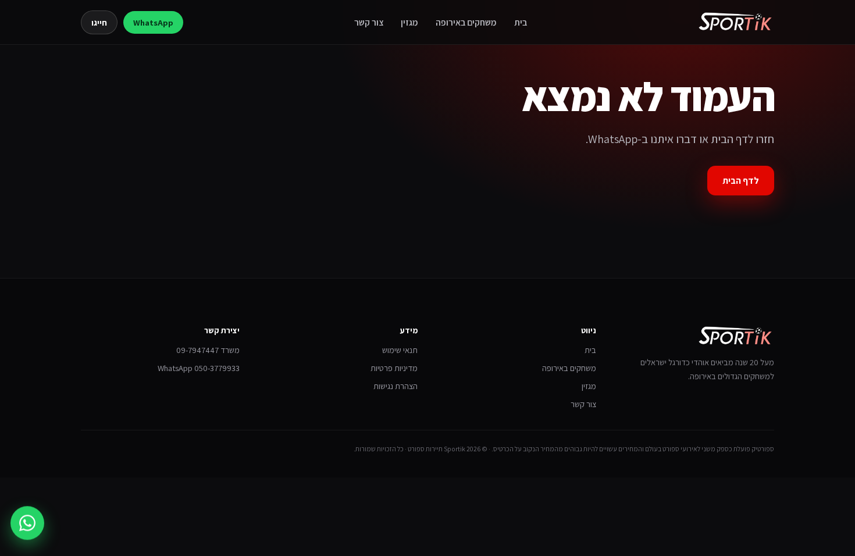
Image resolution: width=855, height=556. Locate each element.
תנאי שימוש (400, 349)
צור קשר (368, 22)
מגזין (409, 22)
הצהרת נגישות (395, 385)
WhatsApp (153, 22)
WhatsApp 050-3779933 (199, 367)
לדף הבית (740, 180)
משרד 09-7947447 (208, 349)
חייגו (99, 22)
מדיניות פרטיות (394, 367)
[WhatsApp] (27, 522)
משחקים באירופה (466, 22)
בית (520, 22)
